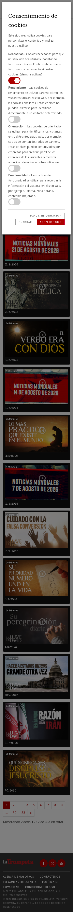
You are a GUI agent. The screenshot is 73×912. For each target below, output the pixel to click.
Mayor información (46, 215)
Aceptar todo (51, 222)
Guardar (25, 222)
